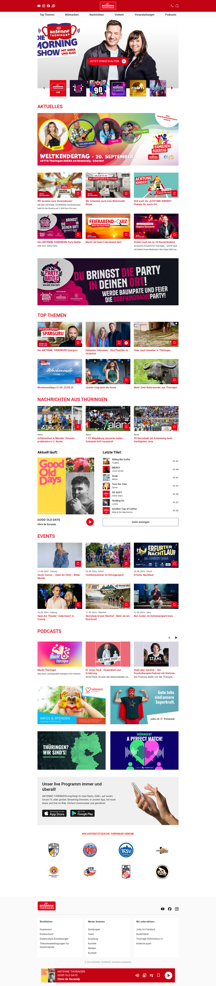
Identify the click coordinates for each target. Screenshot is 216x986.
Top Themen (47, 14)
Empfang (93, 938)
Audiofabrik (142, 934)
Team (91, 934)
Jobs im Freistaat (145, 929)
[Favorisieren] (158, 975)
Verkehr (119, 14)
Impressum (46, 929)
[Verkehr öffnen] (53, 6)
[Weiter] (176, 637)
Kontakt (92, 953)
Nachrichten (96, 14)
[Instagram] (43, 5)
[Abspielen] (168, 975)
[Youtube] (38, 5)
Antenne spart (143, 943)
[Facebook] (48, 5)
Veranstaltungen (144, 14)
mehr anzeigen (140, 522)
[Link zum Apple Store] (54, 814)
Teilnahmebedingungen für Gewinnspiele (54, 945)
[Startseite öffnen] (108, 6)
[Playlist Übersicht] (151, 975)
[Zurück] (169, 637)
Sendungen (94, 929)
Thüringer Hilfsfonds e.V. (149, 938)
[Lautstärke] (137, 975)
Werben (92, 948)
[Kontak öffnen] (172, 6)
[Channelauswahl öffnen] (177, 6)
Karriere (92, 943)
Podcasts (170, 14)
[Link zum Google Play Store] (82, 814)
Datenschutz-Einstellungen (54, 938)
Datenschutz (46, 934)
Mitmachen (72, 14)
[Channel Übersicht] (144, 975)
